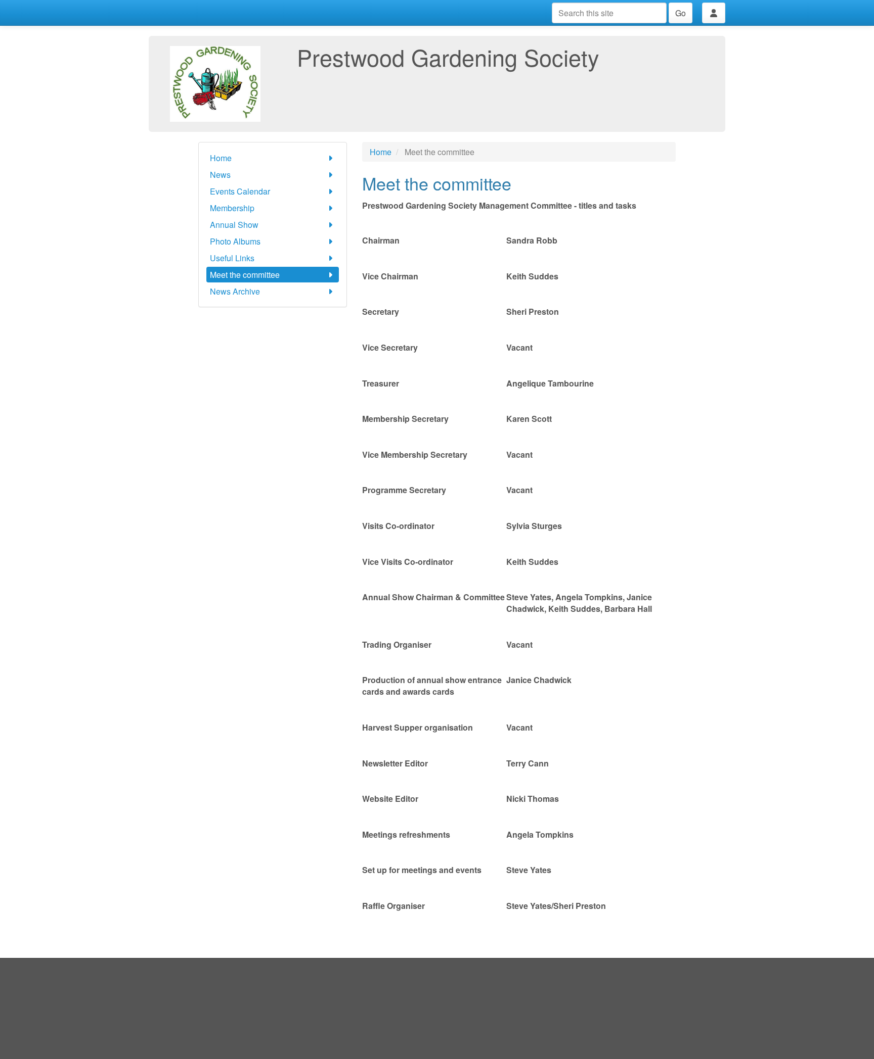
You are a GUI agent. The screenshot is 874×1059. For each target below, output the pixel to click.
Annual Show (234, 224)
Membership (232, 208)
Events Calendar (240, 191)
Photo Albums (235, 241)
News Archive (235, 291)
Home (221, 158)
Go (680, 13)
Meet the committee (245, 274)
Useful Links (232, 258)
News (220, 174)
